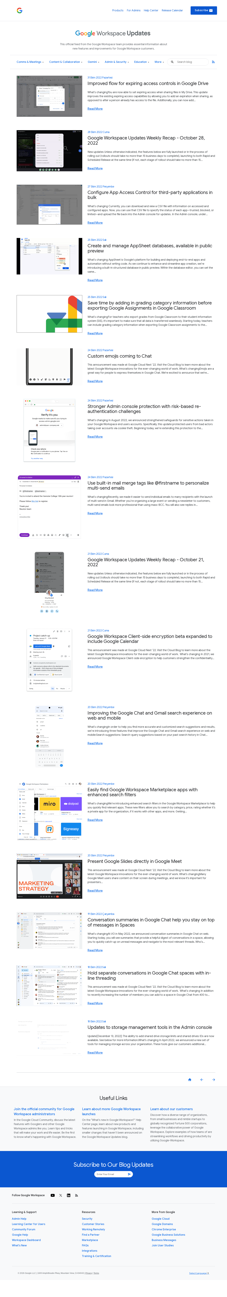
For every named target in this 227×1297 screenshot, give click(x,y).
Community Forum (23, 1229)
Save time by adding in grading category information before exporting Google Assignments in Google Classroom (150, 305)
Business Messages (164, 1240)
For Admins (134, 10)
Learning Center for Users (28, 1224)
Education (141, 62)
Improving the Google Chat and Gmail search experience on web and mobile (150, 715)
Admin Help (19, 1219)
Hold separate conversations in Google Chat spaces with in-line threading (149, 975)
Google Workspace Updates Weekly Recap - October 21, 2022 (146, 562)
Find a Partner (91, 1235)
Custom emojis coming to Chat (120, 356)
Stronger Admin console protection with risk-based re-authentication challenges (144, 408)
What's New (19, 1245)
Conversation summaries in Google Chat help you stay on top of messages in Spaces (151, 922)
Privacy (88, 1273)
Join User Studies (163, 1245)
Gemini (93, 62)
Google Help (20, 1235)
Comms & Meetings (30, 62)
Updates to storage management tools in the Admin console (150, 1027)
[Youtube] (53, 1195)
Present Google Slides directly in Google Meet (135, 861)
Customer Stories (93, 1224)
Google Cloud (161, 1219)
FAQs (85, 1245)
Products (117, 10)
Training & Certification (96, 1256)
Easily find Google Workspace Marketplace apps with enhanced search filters (143, 792)
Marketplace (90, 1240)
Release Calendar (172, 10)
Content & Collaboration (65, 62)
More (159, 62)
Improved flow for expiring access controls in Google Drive (148, 83)
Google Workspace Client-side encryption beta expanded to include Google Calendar (150, 638)
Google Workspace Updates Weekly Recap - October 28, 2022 (146, 140)
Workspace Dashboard (26, 1240)
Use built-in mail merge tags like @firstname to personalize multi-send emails (148, 485)
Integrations (89, 1251)
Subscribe (204, 10)
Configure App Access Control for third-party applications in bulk (150, 194)
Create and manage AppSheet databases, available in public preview (150, 248)
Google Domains (162, 1224)
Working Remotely (93, 1229)
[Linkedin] (69, 1195)
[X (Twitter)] (61, 1195)
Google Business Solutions (168, 1235)
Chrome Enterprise (164, 1229)
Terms (96, 1273)
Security (87, 1219)
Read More (95, 108)
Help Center (151, 10)
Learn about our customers (171, 1109)
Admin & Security (117, 62)
